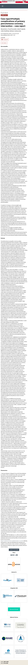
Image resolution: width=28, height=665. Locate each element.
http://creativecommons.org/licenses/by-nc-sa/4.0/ (12, 540)
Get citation (4, 43)
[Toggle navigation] (2, 6)
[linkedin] (17, 555)
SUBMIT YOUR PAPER (14, 549)
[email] (11, 555)
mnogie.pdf (5, 39)
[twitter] (15, 555)
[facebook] (13, 555)
